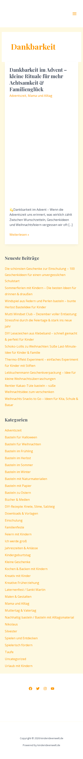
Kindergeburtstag (18, 555)
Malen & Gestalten (18, 596)
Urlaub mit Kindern (18, 666)
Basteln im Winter (18, 472)
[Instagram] (45, 688)
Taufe (9, 652)
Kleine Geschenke (17, 562)
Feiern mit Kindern (18, 534)
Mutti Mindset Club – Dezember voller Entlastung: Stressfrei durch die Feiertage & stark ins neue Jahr (41, 320)
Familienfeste (14, 527)
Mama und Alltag (40, 96)
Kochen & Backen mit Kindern (26, 569)
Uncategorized (15, 659)
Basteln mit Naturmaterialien (26, 479)
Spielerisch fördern (18, 645)
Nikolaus (11, 624)
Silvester (11, 631)
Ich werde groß (16, 541)
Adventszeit (17, 96)
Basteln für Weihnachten (23, 444)
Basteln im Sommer (19, 465)
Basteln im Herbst (18, 458)
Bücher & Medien (17, 499)
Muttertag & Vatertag (20, 610)
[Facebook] (30, 688)
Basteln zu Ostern (18, 493)
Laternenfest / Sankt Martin (25, 590)
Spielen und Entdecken (21, 638)
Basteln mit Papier (18, 486)
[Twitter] (38, 688)
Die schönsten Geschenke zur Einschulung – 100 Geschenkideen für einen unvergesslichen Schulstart (40, 275)
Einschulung (14, 520)
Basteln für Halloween (21, 437)
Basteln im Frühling (19, 451)
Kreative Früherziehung (22, 583)
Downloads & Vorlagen (21, 513)
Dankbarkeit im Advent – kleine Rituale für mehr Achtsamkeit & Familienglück (38, 79)
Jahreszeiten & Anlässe (21, 548)
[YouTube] (52, 688)
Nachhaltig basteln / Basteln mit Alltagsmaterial (39, 617)
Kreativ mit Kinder (18, 576)
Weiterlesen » (19, 234)
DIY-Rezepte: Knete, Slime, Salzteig (30, 506)
